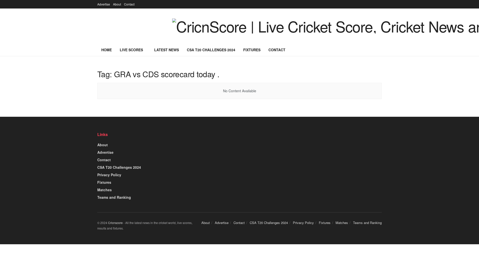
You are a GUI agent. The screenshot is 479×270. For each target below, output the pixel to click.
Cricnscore (115, 222)
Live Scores (131, 49)
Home (106, 49)
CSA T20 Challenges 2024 (211, 49)
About (117, 4)
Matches (104, 189)
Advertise (103, 4)
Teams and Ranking (114, 197)
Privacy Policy (109, 174)
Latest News (166, 49)
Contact (129, 4)
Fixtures (251, 49)
